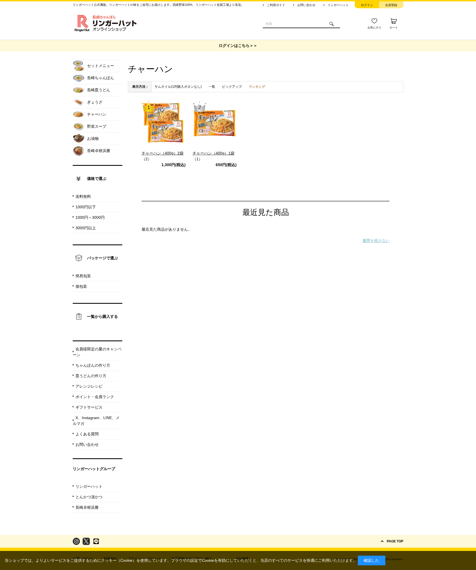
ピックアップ (232, 87)
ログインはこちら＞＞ (238, 45)
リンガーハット (338, 5)
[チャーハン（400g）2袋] (164, 123)
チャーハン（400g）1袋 (213, 153)
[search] (331, 24)
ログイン (367, 5)
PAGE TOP (395, 541)
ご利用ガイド (276, 5)
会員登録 (391, 5)
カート (394, 27)
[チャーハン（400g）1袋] (215, 123)
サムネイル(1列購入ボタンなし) (178, 87)
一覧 (212, 87)
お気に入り (374, 27)
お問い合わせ (306, 5)
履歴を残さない (376, 240)
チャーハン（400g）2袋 (162, 153)
